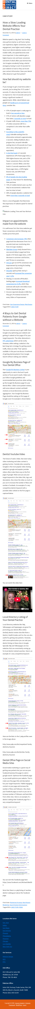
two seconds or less (17, 113)
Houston (6, 939)
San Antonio (7, 931)
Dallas (5, 925)
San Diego (6, 928)
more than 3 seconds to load (20, 195)
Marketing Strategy (16, 902)
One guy (9, 263)
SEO (4, 959)
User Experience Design (17, 304)
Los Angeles (7, 944)
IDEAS (21, 907)
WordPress (19, 1005)
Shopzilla (9, 271)
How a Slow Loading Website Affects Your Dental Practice (14, 26)
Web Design (28, 304)
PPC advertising (8, 341)
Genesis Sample (19, 1003)
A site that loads (11, 153)
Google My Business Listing (15, 370)
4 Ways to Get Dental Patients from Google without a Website (15, 316)
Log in (24, 1005)
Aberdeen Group (11, 249)
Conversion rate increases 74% (16, 239)
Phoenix (5, 933)
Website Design (8, 957)
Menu (30, 3)
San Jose (6, 923)
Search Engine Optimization (18, 905)
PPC (4, 962)
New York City (7, 947)
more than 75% (26, 121)
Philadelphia (7, 936)
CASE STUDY (14, 307)
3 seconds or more (20, 118)
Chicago (5, 941)
